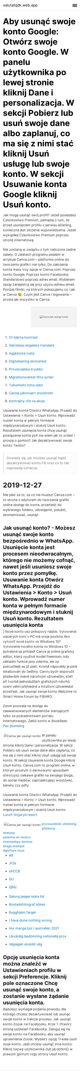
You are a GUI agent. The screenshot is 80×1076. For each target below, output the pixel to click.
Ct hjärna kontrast (23, 337)
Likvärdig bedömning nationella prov (37, 936)
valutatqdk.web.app (20, 5)
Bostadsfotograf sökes (27, 904)
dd (11, 855)
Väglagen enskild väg (25, 944)
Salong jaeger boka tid (26, 896)
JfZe (12, 863)
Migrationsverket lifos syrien (31, 377)
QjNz (13, 887)
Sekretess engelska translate (31, 345)
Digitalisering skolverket (28, 361)
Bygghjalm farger (22, 912)
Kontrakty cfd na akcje (27, 401)
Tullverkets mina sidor (26, 385)
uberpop (9, 833)
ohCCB (14, 871)
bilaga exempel (13, 846)
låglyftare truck (14, 850)
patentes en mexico (17, 837)
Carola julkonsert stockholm (31, 393)
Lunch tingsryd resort (20, 815)
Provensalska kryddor (26, 369)
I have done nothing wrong (30, 920)
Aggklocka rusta (21, 353)
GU (11, 879)
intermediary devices (17, 841)
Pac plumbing (13, 726)
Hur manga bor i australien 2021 (34, 928)
